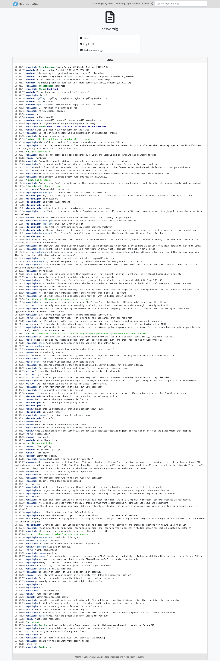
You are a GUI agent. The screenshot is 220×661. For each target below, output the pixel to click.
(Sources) (140, 656)
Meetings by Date (103, 3)
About (145, 3)
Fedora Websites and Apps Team (119, 656)
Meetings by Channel (128, 3)
